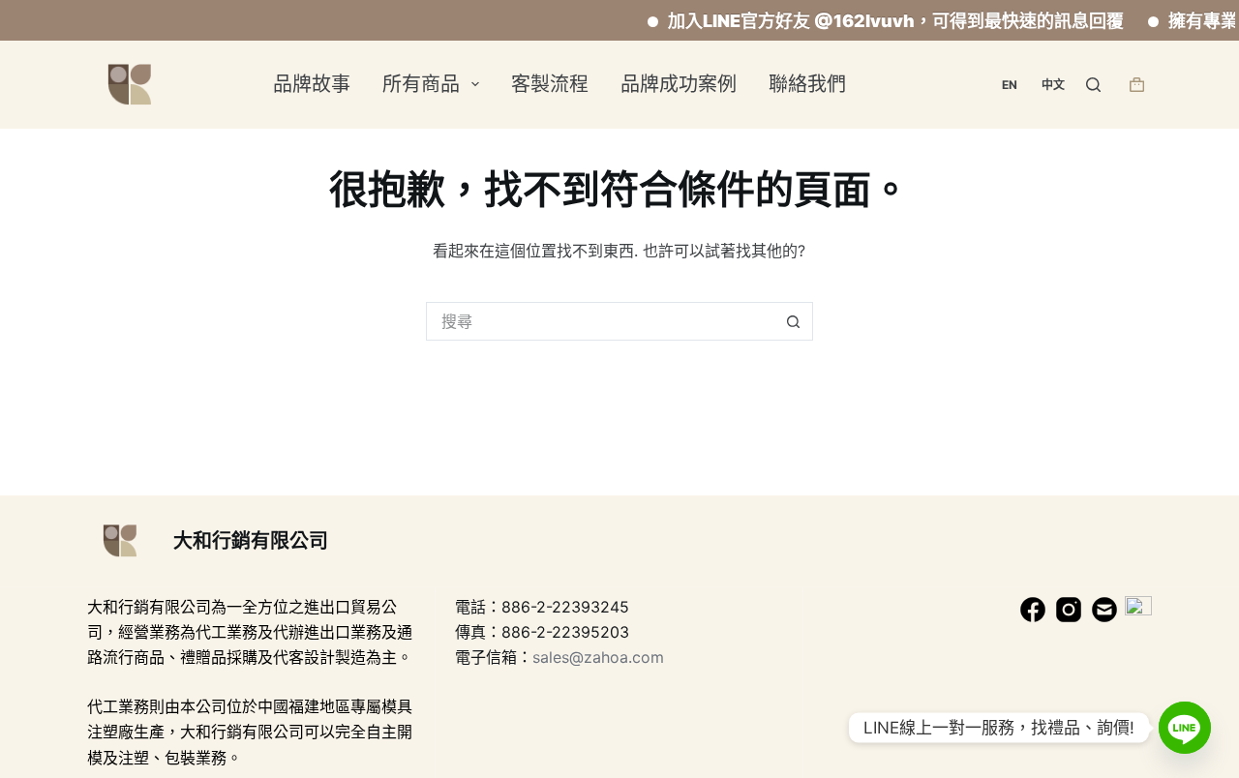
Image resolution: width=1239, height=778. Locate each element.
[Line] (1185, 728)
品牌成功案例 (678, 84)
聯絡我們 (807, 84)
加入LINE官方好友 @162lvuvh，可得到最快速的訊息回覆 (885, 21)
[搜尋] (1093, 84)
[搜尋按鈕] (793, 321)
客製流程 (550, 84)
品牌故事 (311, 84)
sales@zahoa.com (598, 657)
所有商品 (421, 84)
